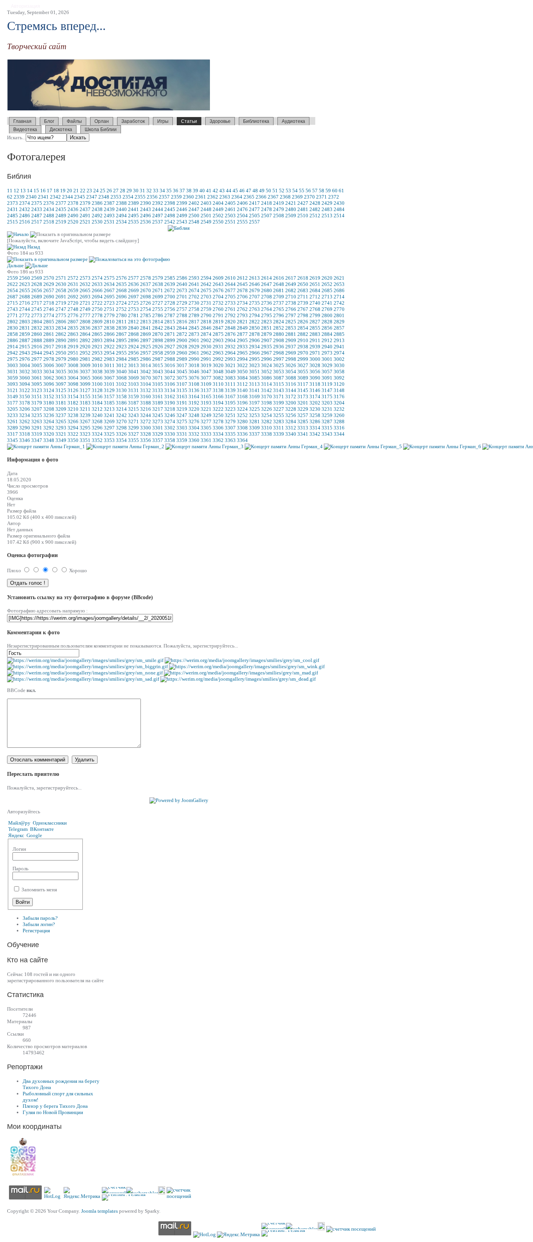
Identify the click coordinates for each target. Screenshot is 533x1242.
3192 (193, 403)
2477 (254, 209)
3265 (60, 421)
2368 (285, 197)
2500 (193, 215)
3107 (181, 384)
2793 (242, 315)
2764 (266, 309)
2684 (314, 290)
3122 (24, 390)
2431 (12, 209)
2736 (266, 303)
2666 (97, 290)
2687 (12, 297)
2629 (48, 284)
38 (189, 190)
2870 (157, 334)
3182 (73, 403)
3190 (169, 403)
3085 (254, 378)
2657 (48, 290)
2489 (60, 215)
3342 (314, 434)
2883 (314, 334)
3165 (206, 396)
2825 (290, 322)
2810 (109, 322)
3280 (242, 421)
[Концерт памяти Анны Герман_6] (442, 446)
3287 (327, 421)
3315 (327, 428)
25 (102, 190)
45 (235, 190)
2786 (157, 315)
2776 (73, 315)
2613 (254, 278)
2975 (12, 359)
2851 (266, 328)
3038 (97, 371)
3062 (48, 378)
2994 (242, 359)
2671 (157, 290)
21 (76, 190)
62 (9, 197)
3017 (181, 365)
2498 (169, 215)
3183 (85, 403)
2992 (218, 359)
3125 (60, 390)
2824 (278, 322)
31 (142, 190)
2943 (24, 353)
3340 (290, 434)
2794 (254, 315)
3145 (302, 390)
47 (248, 190)
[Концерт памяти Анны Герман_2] (125, 446)
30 (136, 190)
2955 (121, 353)
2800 (327, 315)
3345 (12, 440)
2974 (339, 353)
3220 (193, 409)
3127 (85, 390)
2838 (109, 328)
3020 (218, 365)
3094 (24, 384)
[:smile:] (85, 660)
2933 (242, 347)
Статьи (189, 121)
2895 (121, 340)
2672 (169, 290)
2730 (193, 303)
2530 (97, 222)
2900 (181, 340)
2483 (327, 209)
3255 (278, 415)
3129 (109, 390)
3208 (48, 409)
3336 (242, 434)
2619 (314, 278)
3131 (133, 390)
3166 (218, 396)
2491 (85, 215)
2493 (109, 215)
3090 (314, 378)
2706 (242, 297)
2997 (278, 359)
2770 (339, 309)
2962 (206, 353)
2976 (24, 359)
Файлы (74, 121)
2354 (128, 197)
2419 (278, 203)
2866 (109, 334)
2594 (206, 278)
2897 (145, 340)
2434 (48, 209)
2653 (339, 284)
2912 (327, 340)
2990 (193, 359)
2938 (302, 347)
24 (96, 190)
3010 (97, 365)
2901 (193, 340)
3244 (145, 415)
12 (16, 190)
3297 (109, 428)
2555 (242, 222)
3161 (157, 396)
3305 (206, 428)
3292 (48, 428)
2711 (302, 297)
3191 (181, 403)
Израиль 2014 (265, 129)
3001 (327, 359)
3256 (290, 415)
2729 (181, 303)
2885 (339, 334)
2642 (206, 284)
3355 (133, 440)
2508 (278, 215)
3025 (278, 365)
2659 (73, 290)
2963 (218, 353)
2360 (188, 197)
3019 (206, 365)
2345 (79, 197)
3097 (60, 384)
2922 (109, 347)
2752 (121, 309)
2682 (290, 290)
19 (63, 190)
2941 (339, 347)
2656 (36, 290)
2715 (12, 303)
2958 (157, 353)
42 (215, 190)
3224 (242, 409)
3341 (302, 434)
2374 (24, 203)
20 (69, 190)
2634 (109, 284)
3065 (85, 378)
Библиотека (256, 121)
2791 (218, 315)
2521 (85, 222)
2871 (169, 334)
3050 (242, 371)
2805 (48, 322)
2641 (193, 284)
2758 (193, 309)
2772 (24, 315)
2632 (85, 284)
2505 (254, 215)
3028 (314, 365)
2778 (97, 315)
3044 (169, 371)
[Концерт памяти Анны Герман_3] (204, 446)
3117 (302, 384)
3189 (157, 403)
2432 (24, 209)
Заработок (133, 121)
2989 (181, 359)
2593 (193, 278)
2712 (314, 297)
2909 (290, 340)
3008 (73, 365)
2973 (327, 353)
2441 (133, 209)
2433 (36, 209)
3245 (157, 415)
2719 (60, 303)
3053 (278, 371)
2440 (121, 209)
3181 (60, 403)
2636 (133, 284)
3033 (36, 371)
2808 (85, 322)
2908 (278, 340)
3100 (97, 384)
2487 (36, 215)
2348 (103, 197)
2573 (85, 278)
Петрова (216, 129)
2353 (115, 197)
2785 (145, 315)
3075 (181, 378)
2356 (152, 197)
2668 (121, 290)
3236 (48, 415)
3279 (230, 421)
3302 (169, 428)
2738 (290, 303)
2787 (169, 315)
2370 (309, 197)
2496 (145, 215)
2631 (73, 284)
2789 (193, 315)
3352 (97, 440)
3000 (314, 359)
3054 (290, 371)
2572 (73, 278)
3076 (193, 378)
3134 (169, 390)
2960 (181, 353)
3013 (133, 365)
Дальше (15, 265)
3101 (109, 384)
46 (242, 190)
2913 (339, 340)
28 (122, 190)
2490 (73, 215)
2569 (36, 278)
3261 (12, 421)
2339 (19, 197)
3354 (121, 440)
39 (195, 190)
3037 (85, 371)
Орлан (101, 121)
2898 (157, 340)
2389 (133, 203)
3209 (60, 409)
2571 (60, 278)
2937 (290, 347)
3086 (266, 378)
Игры (163, 121)
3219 (181, 409)
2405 (230, 203)
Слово (351, 129)
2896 (133, 340)
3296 (97, 428)
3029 (327, 365)
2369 (297, 197)
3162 (169, 396)
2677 (230, 290)
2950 (60, 353)
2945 (48, 353)
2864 (85, 334)
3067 (109, 378)
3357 (157, 440)
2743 (12, 309)
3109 (206, 384)
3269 (109, 421)
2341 (43, 197)
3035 (60, 371)
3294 (73, 428)
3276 (193, 421)
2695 (109, 297)
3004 (24, 365)
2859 (24, 334)
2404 (218, 203)
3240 (97, 415)
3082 (218, 378)
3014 (145, 365)
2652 (327, 284)
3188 (145, 403)
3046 (193, 371)
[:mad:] (241, 673)
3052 (266, 371)
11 (9, 190)
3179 (36, 403)
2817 (193, 322)
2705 (230, 297)
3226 (266, 409)
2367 (273, 197)
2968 (278, 353)
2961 (193, 353)
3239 (85, 415)
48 (255, 190)
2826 (302, 322)
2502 (218, 215)
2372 (333, 197)
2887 (24, 340)
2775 (60, 315)
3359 (181, 440)
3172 (290, 396)
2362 (212, 197)
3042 (145, 371)
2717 (36, 303)
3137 (206, 390)
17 (49, 190)
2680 (266, 290)
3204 (339, 403)
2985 (133, 359)
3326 (121, 434)
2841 (145, 328)
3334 (218, 434)
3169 (254, 396)
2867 (121, 334)
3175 (327, 396)
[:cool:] (242, 660)
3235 (36, 415)
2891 (73, 340)
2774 (48, 315)
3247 (181, 415)
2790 (206, 315)
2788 (181, 315)
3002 (339, 359)
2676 (218, 290)
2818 (206, 322)
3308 (242, 428)
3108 (193, 384)
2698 (145, 297)
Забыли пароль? (40, 918)
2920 (85, 347)
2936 (278, 347)
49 (262, 190)
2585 (169, 278)
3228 (290, 409)
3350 (73, 440)
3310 (266, 428)
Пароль (20, 868)
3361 (206, 440)
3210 (73, 409)
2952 (85, 353)
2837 (97, 328)
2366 (261, 197)
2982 (97, 359)
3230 (314, 409)
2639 (169, 284)
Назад (33, 247)
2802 (12, 322)
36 (175, 190)
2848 (230, 328)
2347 (91, 197)
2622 (12, 284)
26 (109, 190)
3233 (12, 415)
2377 (60, 203)
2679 (254, 290)
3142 (266, 390)
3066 (97, 378)
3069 (133, 378)
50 (268, 190)
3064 (73, 378)
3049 (230, 371)
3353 (109, 440)
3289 (12, 428)
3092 (339, 378)
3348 (48, 440)
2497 (157, 215)
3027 (302, 365)
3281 (254, 421)
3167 (230, 396)
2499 (181, 215)
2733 (230, 303)
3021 (230, 365)
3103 (133, 384)
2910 (302, 340)
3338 (266, 434)
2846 (206, 328)
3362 (218, 440)
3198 (266, 403)
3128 (97, 390)
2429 (327, 203)
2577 (133, 278)
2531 (109, 222)
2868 (133, 334)
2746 (48, 309)
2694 (97, 297)
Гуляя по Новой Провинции (53, 1112)
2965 (242, 353)
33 (155, 190)
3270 (121, 421)
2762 (242, 309)
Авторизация (25, 6)
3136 (193, 390)
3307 (230, 428)
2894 (109, 340)
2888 (36, 340)
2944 (36, 353)
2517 (36, 222)
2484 (339, 209)
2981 (85, 359)
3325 (109, 434)
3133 (157, 390)
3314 (314, 428)
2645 (242, 284)
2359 (176, 197)
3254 (266, 415)
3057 (327, 371)
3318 (24, 434)
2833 (48, 328)
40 (202, 190)
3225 (254, 409)
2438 (97, 209)
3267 (85, 421)
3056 (314, 371)
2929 (193, 347)
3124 (48, 390)
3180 (48, 403)
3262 (24, 421)
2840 (133, 328)
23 (89, 190)
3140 (242, 390)
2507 (266, 215)
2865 (97, 334)
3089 (302, 378)
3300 (145, 428)
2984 (121, 359)
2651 (314, 284)
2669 (133, 290)
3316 (339, 428)
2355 (140, 197)
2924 (133, 347)
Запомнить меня (38, 889)
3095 (36, 384)
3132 (145, 390)
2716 (24, 303)
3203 (327, 403)
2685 (327, 290)
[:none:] (85, 673)
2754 (145, 309)
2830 (12, 328)
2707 (254, 297)
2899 (169, 340)
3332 (193, 434)
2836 (85, 328)
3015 (157, 365)
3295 (85, 428)
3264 (48, 421)
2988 (169, 359)
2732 (218, 303)
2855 (314, 328)
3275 (181, 421)
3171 (278, 396)
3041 (133, 371)
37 (182, 190)
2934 (254, 347)
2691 (60, 297)
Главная (22, 121)
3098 (73, 384)
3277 (206, 421)
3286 (314, 421)
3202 (314, 403)
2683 (302, 290)
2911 (314, 340)
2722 (97, 303)
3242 (121, 415)
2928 (181, 347)
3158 (121, 396)
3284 (290, 421)
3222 (218, 409)
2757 (181, 309)
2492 (97, 215)
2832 (36, 328)
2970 (302, 353)
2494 (121, 215)
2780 (121, 315)
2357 (164, 197)
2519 (60, 222)
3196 (242, 403)
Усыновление (297, 129)
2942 (12, 353)
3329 (157, 434)
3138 (218, 390)
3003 (12, 365)
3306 (218, 428)
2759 (206, 309)
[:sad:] (83, 679)
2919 (73, 347)
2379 (85, 203)
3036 (73, 371)
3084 (242, 378)
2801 (339, 315)
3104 (145, 384)
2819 (218, 322)
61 (341, 190)
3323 (85, 434)
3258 (314, 415)
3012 (121, 365)
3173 (302, 396)
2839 (121, 328)
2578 (145, 278)
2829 (339, 322)
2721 (85, 303)
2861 (48, 334)
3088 (290, 378)
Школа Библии (101, 129)
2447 (193, 209)
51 (275, 190)
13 (23, 190)
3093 (12, 384)
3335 (230, 434)
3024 (266, 365)
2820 (230, 322)
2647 (266, 284)
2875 (218, 334)
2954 (109, 353)
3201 (302, 403)
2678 (242, 290)
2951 (73, 353)
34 (162, 190)
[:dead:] (238, 679)
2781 (133, 315)
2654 (12, 290)
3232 (339, 409)
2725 (133, 303)
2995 (254, 359)
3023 (254, 365)
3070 (145, 378)
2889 (48, 340)
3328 (145, 434)
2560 (24, 278)
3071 (157, 378)
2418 (266, 203)
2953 (97, 353)
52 (281, 190)
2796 (278, 315)
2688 (24, 297)
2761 (230, 309)
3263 (36, 421)
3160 (145, 396)
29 (129, 190)
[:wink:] (247, 666)
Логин (19, 849)
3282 (266, 421)
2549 (206, 222)
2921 (97, 347)
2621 (339, 278)
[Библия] (179, 228)
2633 (97, 284)
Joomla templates (99, 1211)
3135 (181, 390)
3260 (339, 415)
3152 (48, 396)
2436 (73, 209)
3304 (193, 428)
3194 (218, 403)
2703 (206, 297)
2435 (60, 209)
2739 (302, 303)
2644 (230, 284)
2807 (73, 322)
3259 (327, 415)
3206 (24, 409)
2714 (339, 297)
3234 (24, 415)
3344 (339, 434)
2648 (278, 284)
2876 (230, 334)
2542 (169, 222)
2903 (218, 340)
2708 (266, 297)
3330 (169, 434)
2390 (145, 203)
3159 (133, 396)
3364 (242, 440)
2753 (133, 309)
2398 (169, 203)
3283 (278, 421)
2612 (242, 278)
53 (288, 190)
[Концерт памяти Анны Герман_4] (284, 446)
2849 (242, 328)
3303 (181, 428)
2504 (242, 215)
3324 (97, 434)
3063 (60, 378)
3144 (290, 390)
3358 (169, 440)
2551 (230, 222)
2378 (73, 203)
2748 (73, 309)
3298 (121, 428)
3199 (278, 403)
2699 (157, 297)
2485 (12, 215)
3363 (230, 440)
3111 (230, 384)
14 (29, 190)
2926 (157, 347)
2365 (248, 197)
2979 (60, 359)
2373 (12, 203)
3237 (60, 415)
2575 (109, 278)
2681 (278, 290)
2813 (145, 322)
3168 (242, 396)
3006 (48, 365)
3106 (169, 384)
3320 (48, 434)
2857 (339, 328)
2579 (157, 278)
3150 (24, 396)
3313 (302, 428)
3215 (133, 409)
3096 (48, 384)
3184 (97, 403)
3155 (85, 396)
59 (328, 190)
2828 (327, 322)
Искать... (16, 137)
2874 (206, 334)
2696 (121, 297)
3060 (24, 378)
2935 (266, 347)
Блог (49, 121)
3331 (181, 434)
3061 (36, 378)
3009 (85, 365)
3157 (109, 396)
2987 (157, 359)
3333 (206, 434)
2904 (230, 340)
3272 (145, 421)
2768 (314, 309)
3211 (85, 409)
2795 (266, 315)
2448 (206, 209)
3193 (206, 403)
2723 (109, 303)
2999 (302, 359)
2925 (145, 347)
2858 (12, 334)
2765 (278, 309)
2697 (133, 297)
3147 (327, 390)
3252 (242, 415)
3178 (24, 403)
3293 (60, 428)
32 (149, 190)
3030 (339, 365)
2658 (60, 290)
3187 (133, 403)
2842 (157, 328)
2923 (121, 347)
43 (222, 190)
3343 (327, 434)
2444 (157, 209)
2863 (73, 334)
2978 (48, 359)
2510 (302, 215)
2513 (327, 215)
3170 (266, 396)
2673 (181, 290)
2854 (302, 328)
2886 (12, 340)
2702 (193, 297)
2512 (314, 215)
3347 (36, 440)
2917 (48, 347)
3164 (193, 396)
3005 (36, 365)
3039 (109, 371)
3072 (169, 378)
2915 (24, 347)
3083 (230, 378)
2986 (145, 359)
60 (335, 190)
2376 (48, 203)
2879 (266, 334)
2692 (73, 297)
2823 (266, 322)
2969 (290, 353)
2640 (181, 284)
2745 (36, 309)
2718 (48, 303)
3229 (302, 409)
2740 (314, 303)
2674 (193, 290)
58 (321, 190)
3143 (278, 390)
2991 (206, 359)
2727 (157, 303)
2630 (60, 284)
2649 (290, 284)
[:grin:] (87, 666)
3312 (290, 428)
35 (169, 190)
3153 (60, 396)
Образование (328, 129)
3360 (193, 440)
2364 (236, 197)
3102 (121, 384)
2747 (60, 309)
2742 (339, 303)
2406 (242, 203)
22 (82, 190)
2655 (24, 290)
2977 (36, 359)
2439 (109, 209)
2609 (218, 278)
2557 (254, 222)
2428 (314, 203)
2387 (109, 203)
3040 (121, 371)
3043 (157, 371)
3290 (24, 428)
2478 (266, 209)
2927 (169, 347)
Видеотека (25, 129)
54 (295, 190)
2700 (169, 297)
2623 (24, 284)
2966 (254, 353)
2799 (314, 315)
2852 (278, 328)
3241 (109, 415)
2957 (145, 353)
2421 (290, 203)
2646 (254, 284)
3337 (254, 434)
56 (308, 190)
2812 (133, 322)
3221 (206, 409)
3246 (169, 415)
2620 (327, 278)
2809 (97, 322)
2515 (12, 222)
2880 (278, 334)
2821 (242, 322)
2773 (36, 315)
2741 (327, 303)
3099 (85, 384)
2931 (218, 347)
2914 (12, 347)
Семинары (371, 129)
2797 (290, 315)
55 (301, 190)
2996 (266, 359)
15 (36, 190)
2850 (254, 328)
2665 (85, 290)
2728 (169, 303)
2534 (121, 222)
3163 (181, 396)
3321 (60, 434)
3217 (157, 409)
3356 (145, 440)
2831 (24, 328)
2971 (314, 353)
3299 (133, 428)
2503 (230, 215)
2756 (169, 309)
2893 (97, 340)
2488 (48, 215)
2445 (169, 209)
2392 (157, 203)
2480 (290, 209)
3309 (254, 428)
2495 (133, 215)
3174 (314, 396)
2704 (218, 297)
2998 (290, 359)
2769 (327, 309)
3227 (278, 409)
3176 (339, 396)
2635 (121, 284)
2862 (60, 334)
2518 (48, 222)
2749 (85, 309)
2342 (55, 197)
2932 (230, 347)
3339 (278, 434)
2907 (266, 340)
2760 (218, 309)
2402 (193, 203)
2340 (31, 197)
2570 (48, 278)
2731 (206, 303)
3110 (218, 384)
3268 (97, 421)
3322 (73, 434)
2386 (97, 203)
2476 (242, 209)
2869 (145, 334)
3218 (169, 409)
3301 (157, 428)
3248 (193, 415)
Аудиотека (293, 121)
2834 (60, 328)
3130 (121, 390)
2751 (109, 309)
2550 (218, 222)
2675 (206, 290)
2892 (85, 340)
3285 (302, 421)
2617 (290, 278)
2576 (121, 278)
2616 (278, 278)
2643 (218, 284)
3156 (97, 396)
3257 (302, 415)
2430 (339, 203)
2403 (206, 203)
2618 (302, 278)
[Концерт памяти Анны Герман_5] (363, 446)
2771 (12, 315)
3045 (181, 371)
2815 (169, 322)
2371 (321, 197)
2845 (193, 328)
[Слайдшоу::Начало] (18, 234)
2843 (169, 328)
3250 (218, 415)
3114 (266, 384)
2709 (278, 297)
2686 (339, 290)
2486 (24, 215)
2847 (218, 328)
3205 (12, 409)
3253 (254, 415)
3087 (278, 378)
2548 (193, 222)
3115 (278, 384)
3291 (36, 428)
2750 (97, 309)
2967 (266, 353)
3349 (60, 440)
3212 (97, 409)
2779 (109, 315)
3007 (60, 365)
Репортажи (193, 129)
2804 (36, 322)
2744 (24, 309)
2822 (254, 322)
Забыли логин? (39, 924)
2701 (181, 297)
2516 (24, 222)
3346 (24, 440)
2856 (327, 328)
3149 (12, 396)
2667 (109, 290)
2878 (254, 334)
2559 (12, 278)
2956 (133, 353)
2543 (181, 222)
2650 (302, 284)
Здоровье (220, 121)
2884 (327, 334)
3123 (36, 390)
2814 (157, 322)
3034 (48, 371)
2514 (339, 215)
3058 (339, 371)
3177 (12, 403)
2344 (67, 197)
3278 (218, 421)
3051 (254, 371)
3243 (133, 415)
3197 (254, 403)
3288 (339, 421)
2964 (230, 353)
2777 (85, 315)
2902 (206, 340)
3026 (290, 365)
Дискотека (61, 129)
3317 (12, 434)
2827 (314, 322)
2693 (85, 297)
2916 (36, 347)
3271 (133, 421)
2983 (109, 359)
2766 (290, 309)
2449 (218, 209)
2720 (73, 303)
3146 (314, 390)
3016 (169, 365)
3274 (169, 421)
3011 (109, 365)
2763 (254, 309)
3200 (290, 403)
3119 (327, 384)
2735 (254, 303)
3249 (206, 415)
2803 (24, 322)
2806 (60, 322)
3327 (133, 434)
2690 (48, 297)
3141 (254, 390)
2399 (181, 203)
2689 (36, 297)
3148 (339, 390)
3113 (254, 384)
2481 (302, 209)
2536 (145, 222)
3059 (12, 378)
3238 (73, 415)
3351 (85, 440)
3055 (302, 371)
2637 (145, 284)
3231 (327, 409)
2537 (157, 222)
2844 (181, 328)
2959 (169, 353)
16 (43, 190)
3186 (121, 403)
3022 (242, 365)
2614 (266, 278)
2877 (242, 334)
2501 (206, 215)
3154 (73, 396)
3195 (230, 403)
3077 (206, 378)
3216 (145, 409)
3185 (109, 403)
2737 (278, 303)
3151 (36, 396)
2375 (36, 203)
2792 (230, 315)
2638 (157, 284)
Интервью (237, 129)
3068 (121, 378)
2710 (290, 297)
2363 (224, 197)
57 (315, 190)
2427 (302, 203)
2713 (327, 297)
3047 (206, 371)
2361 (200, 197)
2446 (181, 209)
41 (208, 190)
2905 (242, 340)
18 (56, 190)
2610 (230, 278)
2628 (36, 284)
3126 (73, 390)
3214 (121, 409)
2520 (73, 222)
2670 (145, 290)
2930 (206, 347)
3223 (230, 409)
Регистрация (36, 930)
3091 (327, 378)
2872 (181, 334)
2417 (254, 203)
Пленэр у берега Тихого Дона (55, 1106)
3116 (290, 384)
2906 (254, 340)
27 (116, 190)
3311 (278, 428)
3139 (230, 390)
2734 (242, 303)
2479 (278, 209)
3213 (109, 409)
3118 (314, 384)
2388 (121, 203)
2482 (314, 209)
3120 (339, 384)
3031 (12, 371)
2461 (230, 209)
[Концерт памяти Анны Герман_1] (46, 446)
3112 (242, 384)
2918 (60, 347)
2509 (290, 215)
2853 (290, 328)
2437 (85, 209)
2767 (302, 309)
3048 (218, 371)
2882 (302, 334)
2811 (121, 322)
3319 (36, 434)
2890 (60, 340)
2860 (36, 334)
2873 (193, 334)
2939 (314, 347)
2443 (145, 209)
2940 (327, 347)
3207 (36, 409)
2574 (97, 278)
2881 (290, 334)
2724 (121, 303)
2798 (302, 315)
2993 (230, 359)
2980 (73, 359)
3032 (24, 371)
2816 (181, 322)
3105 (157, 384)
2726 (145, 303)
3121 (12, 390)
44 (228, 190)
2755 (157, 309)
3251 (230, 415)
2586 (181, 278)
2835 (73, 328)
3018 (193, 365)
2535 (133, 222)
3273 (157, 421)
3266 (73, 421)
